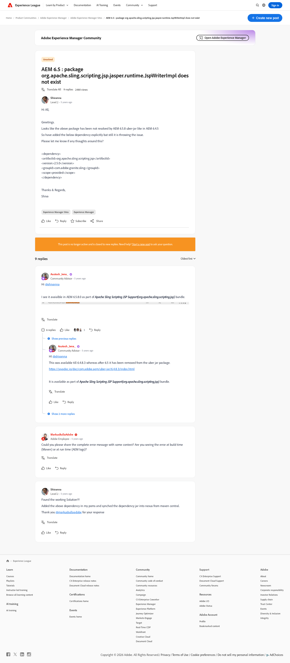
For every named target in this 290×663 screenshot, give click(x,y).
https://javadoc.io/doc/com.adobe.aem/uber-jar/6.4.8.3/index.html (92, 369)
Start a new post (141, 244)
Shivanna (56, 97)
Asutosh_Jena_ (59, 274)
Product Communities (26, 17)
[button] (265, 18)
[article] (114, 302)
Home (9, 17)
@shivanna (52, 284)
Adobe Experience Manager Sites (86, 17)
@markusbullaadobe (69, 512)
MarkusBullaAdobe (62, 434)
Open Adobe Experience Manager (225, 38)
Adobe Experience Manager (53, 17)
